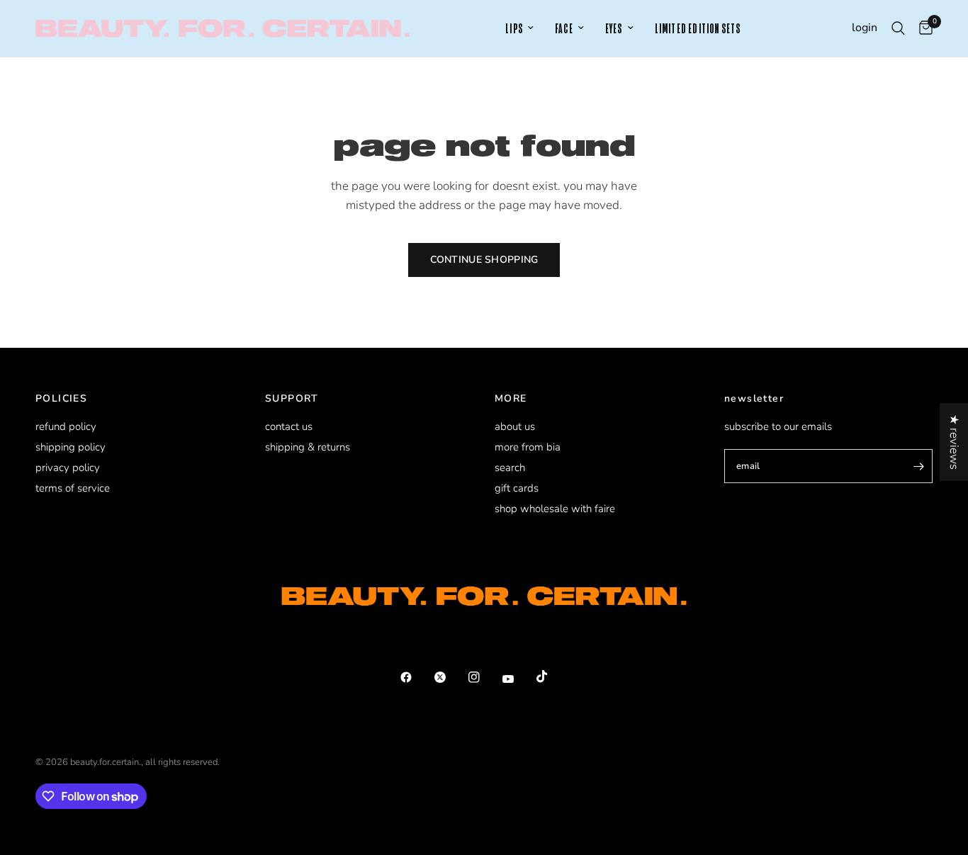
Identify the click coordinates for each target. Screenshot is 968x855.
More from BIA (528, 447)
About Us (515, 426)
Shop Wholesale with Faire (555, 509)
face (564, 28)
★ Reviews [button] (954, 441)
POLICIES (61, 399)
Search (510, 467)
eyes (614, 28)
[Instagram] (484, 677)
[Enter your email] (918, 466)
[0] (922, 28)
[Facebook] (416, 677)
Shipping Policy (70, 447)
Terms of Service (72, 488)
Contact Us (289, 426)
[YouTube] (518, 679)
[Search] (898, 28)
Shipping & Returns (307, 447)
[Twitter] (450, 677)
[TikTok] (552, 676)
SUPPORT (292, 399)
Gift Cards (517, 488)
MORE (511, 399)
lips (514, 28)
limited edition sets (698, 28)
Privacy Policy (67, 467)
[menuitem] (519, 28)
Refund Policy (65, 426)
